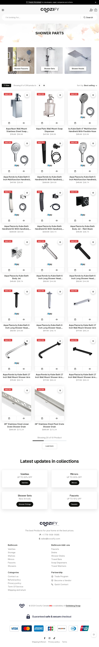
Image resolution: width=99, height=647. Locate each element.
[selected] (9, 123)
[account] (91, 10)
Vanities (11, 549)
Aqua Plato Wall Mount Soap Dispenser (49, 130)
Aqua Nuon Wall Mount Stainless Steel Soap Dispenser (16, 130)
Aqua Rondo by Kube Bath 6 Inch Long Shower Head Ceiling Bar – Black (82, 277)
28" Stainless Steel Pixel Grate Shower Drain (49, 425)
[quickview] (24, 123)
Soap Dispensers (59, 562)
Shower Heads (49, 69)
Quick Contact (61, 584)
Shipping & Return (39, 642)
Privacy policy (14, 583)
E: (40, 538)
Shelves (11, 556)
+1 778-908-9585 (50, 534)
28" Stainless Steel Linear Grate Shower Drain (16, 425)
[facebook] (44, 638)
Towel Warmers (58, 566)
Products (38, 530)
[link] (21, 60)
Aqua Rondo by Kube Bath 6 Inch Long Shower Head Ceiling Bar (49, 277)
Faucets (11, 562)
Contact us (13, 576)
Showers (12, 566)
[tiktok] (54, 638)
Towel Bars (56, 559)
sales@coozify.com (50, 538)
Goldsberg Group (73, 606)
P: (40, 534)
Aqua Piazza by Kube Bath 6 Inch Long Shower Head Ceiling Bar (49, 326)
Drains (54, 552)
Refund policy (14, 580)
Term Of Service (15, 586)
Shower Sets (21, 69)
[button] (3, 10)
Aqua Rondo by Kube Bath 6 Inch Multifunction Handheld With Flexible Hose (16, 178)
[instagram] (49, 638)
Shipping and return (17, 590)
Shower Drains (78, 69)
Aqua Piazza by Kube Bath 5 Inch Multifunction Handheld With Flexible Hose (82, 178)
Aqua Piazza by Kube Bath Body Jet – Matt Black (82, 227)
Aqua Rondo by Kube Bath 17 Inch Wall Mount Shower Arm (16, 375)
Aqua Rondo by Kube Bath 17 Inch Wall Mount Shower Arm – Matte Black (49, 376)
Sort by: (80, 85)
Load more (49, 446)
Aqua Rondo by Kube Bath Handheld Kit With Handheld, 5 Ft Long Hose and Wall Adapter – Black (49, 178)
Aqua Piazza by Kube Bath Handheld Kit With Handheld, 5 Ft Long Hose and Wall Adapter (16, 227)
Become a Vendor (62, 580)
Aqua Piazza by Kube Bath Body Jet (16, 277)
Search (89, 17)
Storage (11, 552)
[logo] (49, 10)
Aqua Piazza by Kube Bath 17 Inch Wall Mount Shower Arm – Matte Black (82, 376)
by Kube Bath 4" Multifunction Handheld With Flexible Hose (82, 130)
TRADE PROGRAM (34, 2)
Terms (64, 642)
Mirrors (11, 559)
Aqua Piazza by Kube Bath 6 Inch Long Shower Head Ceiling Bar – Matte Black (16, 326)
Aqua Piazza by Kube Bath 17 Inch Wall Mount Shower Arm (82, 326)
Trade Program (61, 576)
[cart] (95, 9)
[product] (42, 220)
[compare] (27, 95)
